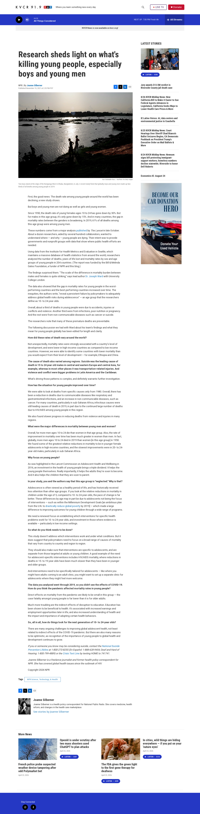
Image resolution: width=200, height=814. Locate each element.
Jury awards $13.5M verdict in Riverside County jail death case (156, 86)
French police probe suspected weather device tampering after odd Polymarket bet (37, 768)
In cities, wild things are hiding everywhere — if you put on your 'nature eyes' (162, 743)
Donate (177, 7)
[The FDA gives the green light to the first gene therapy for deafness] (120, 749)
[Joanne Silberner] (24, 706)
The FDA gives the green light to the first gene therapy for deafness (119, 768)
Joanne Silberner (34, 85)
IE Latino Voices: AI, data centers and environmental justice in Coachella (159, 120)
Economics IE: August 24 (153, 175)
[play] (19, 19)
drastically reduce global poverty (62, 506)
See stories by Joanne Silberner (51, 711)
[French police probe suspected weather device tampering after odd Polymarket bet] (37, 749)
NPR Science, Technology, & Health (42, 679)
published (81, 230)
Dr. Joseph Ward (94, 276)
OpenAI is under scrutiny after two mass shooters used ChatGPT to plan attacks (78, 743)
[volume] (27, 20)
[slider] (31, 19)
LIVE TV (159, 7)
